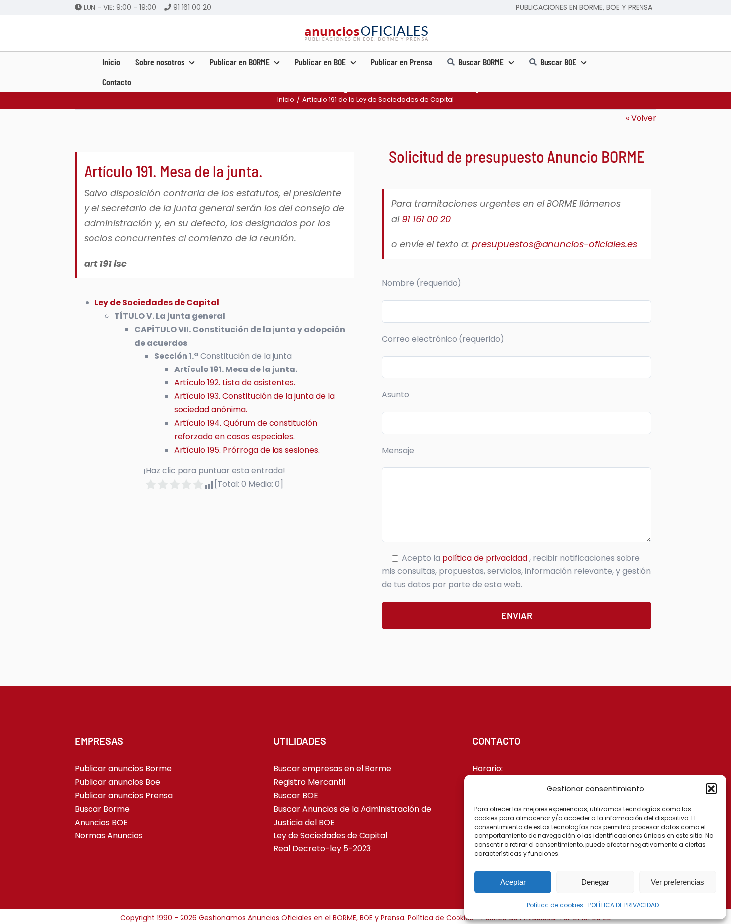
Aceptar (513, 882)
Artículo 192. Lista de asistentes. (234, 382)
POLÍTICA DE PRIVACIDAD (623, 905)
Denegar (595, 882)
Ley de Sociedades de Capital (330, 835)
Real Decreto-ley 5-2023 (322, 848)
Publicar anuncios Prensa (124, 795)
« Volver (641, 118)
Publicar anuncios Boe (117, 782)
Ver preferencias (677, 882)
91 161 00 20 (192, 7)
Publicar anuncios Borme (123, 768)
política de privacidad (485, 558)
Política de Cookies (440, 918)
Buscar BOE (296, 795)
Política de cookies (555, 905)
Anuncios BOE (101, 822)
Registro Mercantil (309, 782)
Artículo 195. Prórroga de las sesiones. (247, 450)
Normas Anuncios (109, 835)
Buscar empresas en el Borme (332, 768)
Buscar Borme (102, 809)
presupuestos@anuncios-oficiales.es (554, 244)
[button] (711, 789)
